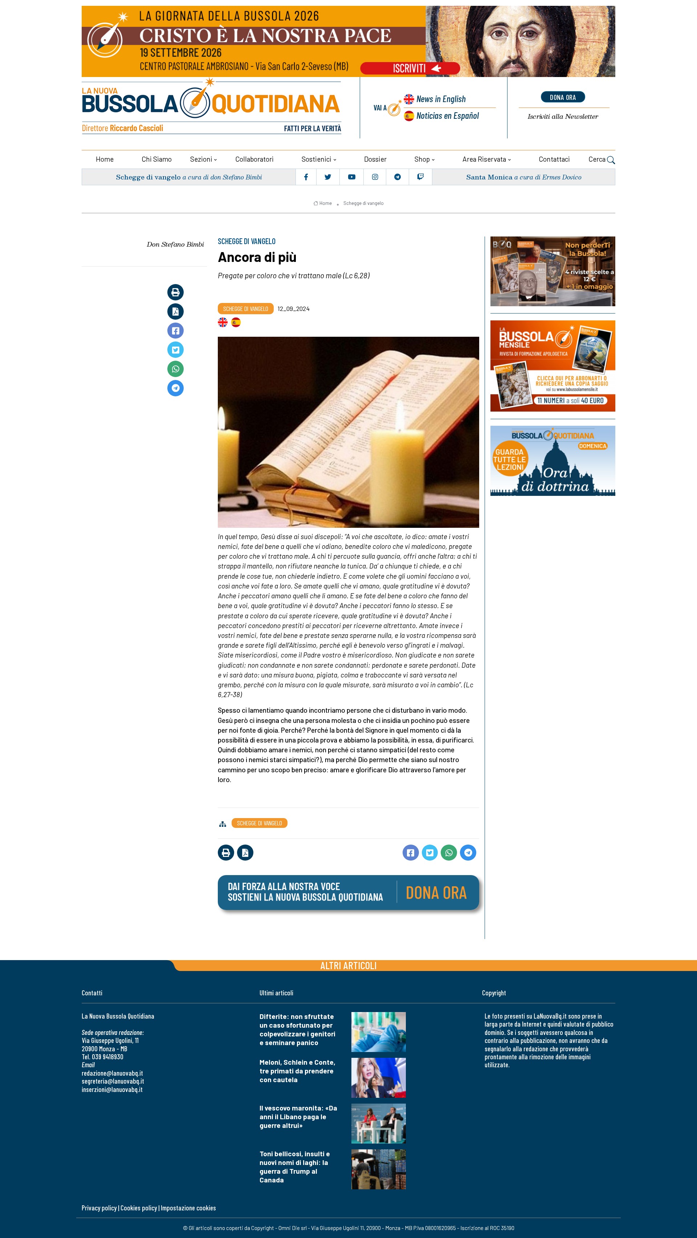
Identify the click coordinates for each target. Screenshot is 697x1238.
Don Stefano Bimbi (175, 244)
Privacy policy (99, 1207)
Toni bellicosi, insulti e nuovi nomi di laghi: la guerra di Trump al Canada (295, 1166)
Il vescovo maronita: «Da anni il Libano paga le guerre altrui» (298, 1116)
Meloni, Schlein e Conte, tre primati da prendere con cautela (297, 1071)
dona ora (563, 97)
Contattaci (554, 159)
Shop (422, 159)
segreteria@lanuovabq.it (113, 1081)
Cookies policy (139, 1207)
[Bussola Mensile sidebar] (552, 366)
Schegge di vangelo (148, 176)
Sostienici (316, 159)
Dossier (375, 159)
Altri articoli (349, 965)
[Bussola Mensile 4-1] (552, 271)
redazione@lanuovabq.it (112, 1073)
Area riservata (484, 159)
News (441, 98)
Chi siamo (157, 159)
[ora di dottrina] (552, 461)
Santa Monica (489, 176)
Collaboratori (254, 159)
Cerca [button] (597, 159)
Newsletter (563, 116)
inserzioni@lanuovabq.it (112, 1089)
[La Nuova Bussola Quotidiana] (212, 107)
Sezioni (201, 159)
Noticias (447, 115)
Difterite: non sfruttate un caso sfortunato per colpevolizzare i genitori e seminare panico (297, 1029)
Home (105, 159)
